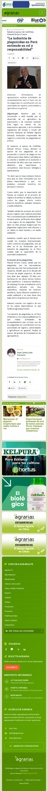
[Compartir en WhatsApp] (27, 58)
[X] (18, 649)
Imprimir (13, 62)
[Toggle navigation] (42, 12)
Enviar (37, 58)
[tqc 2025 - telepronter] (14, 19)
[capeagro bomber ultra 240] (24, 4)
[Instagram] (12, 649)
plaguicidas (22, 397)
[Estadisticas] (24, 522)
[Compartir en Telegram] (23, 58)
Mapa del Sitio (24, 783)
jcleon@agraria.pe (24, 358)
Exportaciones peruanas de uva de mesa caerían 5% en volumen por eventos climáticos (35, 425)
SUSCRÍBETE (12, 667)
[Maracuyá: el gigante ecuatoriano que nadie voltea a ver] (12, 411)
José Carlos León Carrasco (25, 353)
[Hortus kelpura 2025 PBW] (24, 458)
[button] (28, 403)
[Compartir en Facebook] (9, 58)
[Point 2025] (24, 494)
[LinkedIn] (25, 649)
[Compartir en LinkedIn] (14, 58)
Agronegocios (9, 26)
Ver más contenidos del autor (27, 370)
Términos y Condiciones (14, 780)
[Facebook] (6, 649)
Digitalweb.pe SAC (30, 773)
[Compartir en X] (18, 58)
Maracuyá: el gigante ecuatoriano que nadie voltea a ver (12, 424)
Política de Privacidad (33, 780)
